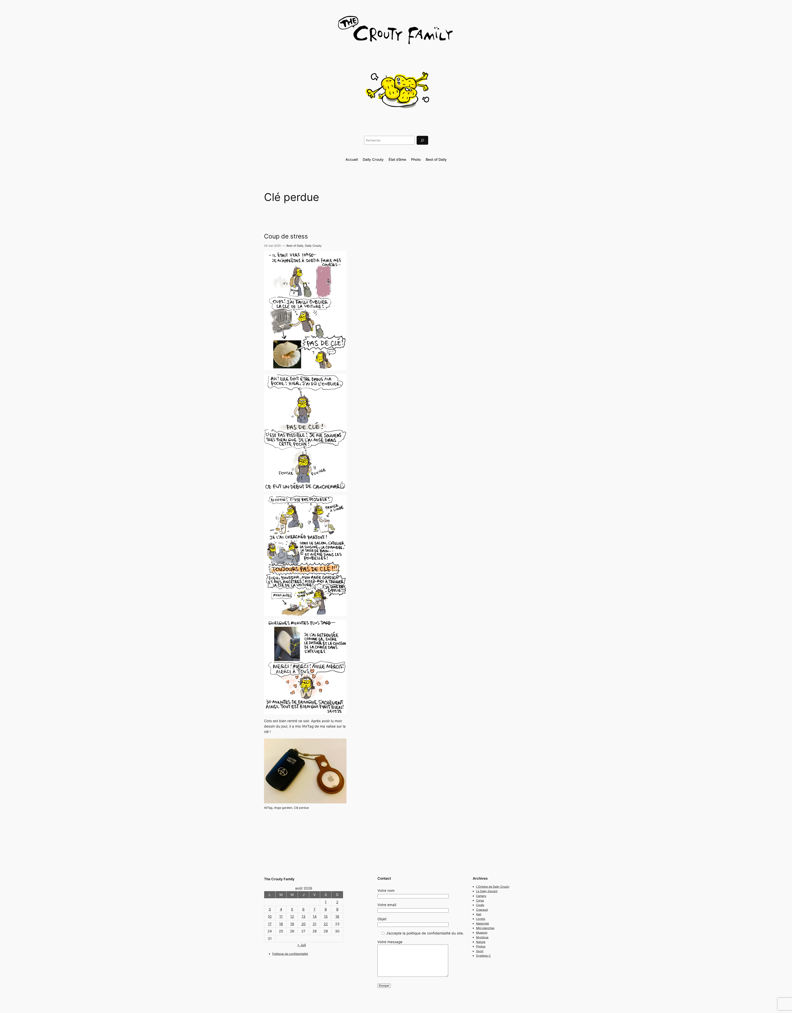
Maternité (482, 923)
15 (326, 916)
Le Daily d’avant (486, 891)
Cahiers (481, 896)
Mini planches (485, 928)
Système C (483, 955)
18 (281, 924)
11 (281, 916)
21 (314, 924)
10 (270, 916)
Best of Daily (294, 245)
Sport (479, 951)
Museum (481, 932)
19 (292, 924)
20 (303, 924)
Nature (480, 942)
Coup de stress (286, 236)
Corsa (480, 900)
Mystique (482, 937)
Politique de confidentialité (290, 953)
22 (326, 924)
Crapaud (482, 909)
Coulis (480, 905)
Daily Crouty (313, 245)
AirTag (268, 807)
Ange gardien (283, 807)
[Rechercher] (422, 140)
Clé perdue (301, 807)
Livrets (480, 918)
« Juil (301, 945)
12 (292, 916)
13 (303, 916)
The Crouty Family (279, 879)
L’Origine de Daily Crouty (492, 886)
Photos (480, 946)
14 (315, 916)
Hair (478, 914)
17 (270, 924)
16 (337, 916)
